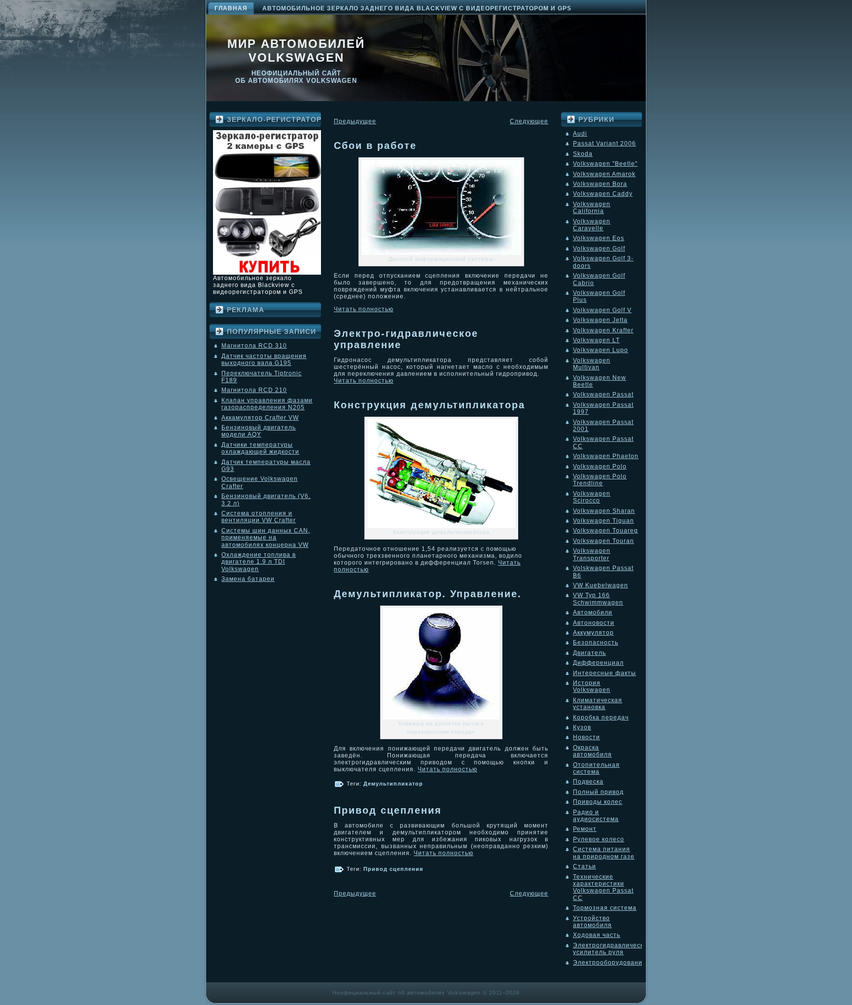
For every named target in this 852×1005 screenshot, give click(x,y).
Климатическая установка (597, 704)
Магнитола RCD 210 (254, 390)
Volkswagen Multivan (591, 364)
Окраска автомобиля (592, 751)
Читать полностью (363, 309)
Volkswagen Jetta (600, 320)
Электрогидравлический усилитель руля (612, 949)
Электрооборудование (609, 962)
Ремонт (585, 829)
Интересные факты (604, 673)
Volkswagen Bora (600, 183)
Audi (580, 133)
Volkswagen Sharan (604, 510)
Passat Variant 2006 (604, 143)
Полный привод (598, 792)
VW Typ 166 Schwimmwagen (598, 599)
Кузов (582, 727)
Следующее (529, 121)
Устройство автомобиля (592, 922)
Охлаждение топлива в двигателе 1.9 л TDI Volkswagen (258, 562)
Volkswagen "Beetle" (605, 163)
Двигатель (589, 652)
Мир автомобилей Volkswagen (296, 50)
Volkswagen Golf (599, 248)
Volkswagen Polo (600, 466)
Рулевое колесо (598, 839)
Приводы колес (597, 801)
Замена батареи (248, 578)
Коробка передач (601, 717)
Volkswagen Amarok (604, 174)
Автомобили (592, 612)
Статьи (584, 866)
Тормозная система (605, 907)
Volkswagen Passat (603, 394)
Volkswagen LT (596, 340)
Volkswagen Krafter (603, 330)
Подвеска (588, 781)
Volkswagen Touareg (605, 530)
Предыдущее (355, 121)
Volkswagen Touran (603, 541)
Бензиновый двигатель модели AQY (258, 431)
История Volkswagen (591, 686)
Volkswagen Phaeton (606, 456)
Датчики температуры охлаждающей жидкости (260, 448)
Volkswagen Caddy (603, 193)
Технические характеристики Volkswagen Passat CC (603, 887)
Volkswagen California (591, 208)
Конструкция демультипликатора (429, 404)
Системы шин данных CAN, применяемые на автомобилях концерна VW (265, 537)
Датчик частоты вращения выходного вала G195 (264, 359)
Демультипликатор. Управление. (428, 593)
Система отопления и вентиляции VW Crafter (258, 517)
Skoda (583, 153)
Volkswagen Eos (598, 238)
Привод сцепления (388, 810)
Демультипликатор (393, 784)
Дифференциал (598, 662)
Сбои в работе (375, 145)
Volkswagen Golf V (602, 310)
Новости (586, 737)
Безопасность (595, 642)
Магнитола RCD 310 (254, 345)
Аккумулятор (593, 632)
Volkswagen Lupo (600, 350)
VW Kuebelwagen (600, 585)
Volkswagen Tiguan (603, 520)
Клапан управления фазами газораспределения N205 (267, 404)
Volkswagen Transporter (591, 554)
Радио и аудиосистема (596, 816)
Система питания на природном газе (604, 853)
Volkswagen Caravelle (591, 225)
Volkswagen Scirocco (591, 497)
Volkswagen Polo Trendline (600, 480)
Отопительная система (596, 768)
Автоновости (593, 622)
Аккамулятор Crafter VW (260, 417)
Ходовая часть (596, 935)
